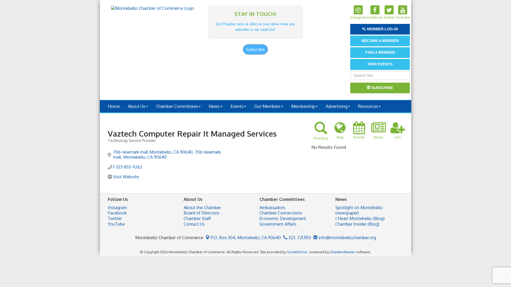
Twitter (115, 218)
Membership (303, 106)
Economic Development (282, 218)
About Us (136, 106)
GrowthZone (297, 252)
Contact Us (194, 224)
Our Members (267, 106)
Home (114, 106)
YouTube (116, 224)
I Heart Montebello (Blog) (360, 218)
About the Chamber (202, 207)
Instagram (117, 207)
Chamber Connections (280, 213)
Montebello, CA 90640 (246, 237)
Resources (368, 106)
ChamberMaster (342, 252)
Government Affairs (277, 224)
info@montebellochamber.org (347, 237)
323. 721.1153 (299, 237)
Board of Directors (201, 213)
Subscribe (255, 49)
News (214, 106)
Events (237, 106)
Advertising (336, 106)
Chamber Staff (197, 218)
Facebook (117, 213)
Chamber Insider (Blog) (357, 224)
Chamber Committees (177, 106)
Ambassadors (272, 207)
